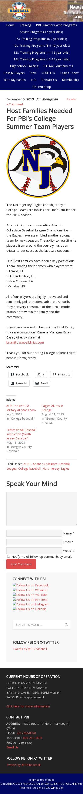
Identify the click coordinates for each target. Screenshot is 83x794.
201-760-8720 (26, 733)
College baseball (29, 468)
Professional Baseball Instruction (41, 10)
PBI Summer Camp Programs (55, 25)
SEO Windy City (54, 788)
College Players (14, 73)
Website (68, 551)
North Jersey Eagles (55, 468)
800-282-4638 (32, 738)
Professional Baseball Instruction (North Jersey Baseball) (21, 434)
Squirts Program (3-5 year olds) (41, 32)
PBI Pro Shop (40, 87)
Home (10, 25)
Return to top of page (41, 780)
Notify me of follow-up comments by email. (41, 557)
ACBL (27, 464)
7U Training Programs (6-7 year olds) (41, 39)
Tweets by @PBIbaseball (30, 649)
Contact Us (49, 80)
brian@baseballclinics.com (25, 342)
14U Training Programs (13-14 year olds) (40, 59)
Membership (70, 80)
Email (67, 542)
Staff (33, 73)
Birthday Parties (15, 80)
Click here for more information (28, 706)
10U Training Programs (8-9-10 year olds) (40, 46)
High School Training (23, 66)
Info (32, 80)
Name (67, 533)
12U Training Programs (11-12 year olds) (40, 52)
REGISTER (48, 73)
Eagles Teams (69, 73)
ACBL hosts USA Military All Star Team (21, 408)
